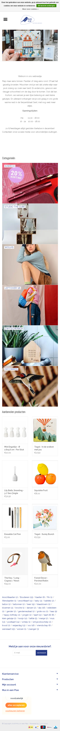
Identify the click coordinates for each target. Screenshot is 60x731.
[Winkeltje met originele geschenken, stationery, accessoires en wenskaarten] (35, 19)
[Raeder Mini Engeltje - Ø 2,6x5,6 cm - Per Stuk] (15, 430)
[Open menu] (5, 19)
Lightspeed (43, 724)
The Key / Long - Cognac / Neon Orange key (12, 579)
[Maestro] (43, 727)
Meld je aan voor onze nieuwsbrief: (30, 646)
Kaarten (40, 597)
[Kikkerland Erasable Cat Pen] (15, 517)
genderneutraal (26, 611)
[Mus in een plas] (30, 45)
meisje (43, 618)
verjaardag (18, 625)
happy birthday (12, 615)
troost (6, 625)
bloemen (7, 608)
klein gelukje (9, 618)
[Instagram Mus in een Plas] (32, 661)
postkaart (13, 622)
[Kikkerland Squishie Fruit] (45, 473)
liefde (33, 618)
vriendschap (44, 625)
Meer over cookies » (30, 9)
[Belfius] (49, 727)
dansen (31, 608)
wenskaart (8, 629)
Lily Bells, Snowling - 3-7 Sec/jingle (14, 491)
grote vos (42, 611)
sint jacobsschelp (42, 622)
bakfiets (49, 601)
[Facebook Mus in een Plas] (27, 661)
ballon (6, 604)
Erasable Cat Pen (12, 534)
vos (31, 625)
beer (31, 604)
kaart (38, 615)
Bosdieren (26, 597)
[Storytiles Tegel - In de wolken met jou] (45, 430)
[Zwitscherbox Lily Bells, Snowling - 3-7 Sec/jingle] (15, 473)
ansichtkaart (25, 601)
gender (11, 611)
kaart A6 (49, 615)
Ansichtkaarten (10, 597)
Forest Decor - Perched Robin (41, 579)
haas (53, 611)
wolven (21, 629)
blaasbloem (43, 604)
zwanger (33, 629)
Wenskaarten (9, 601)
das (41, 608)
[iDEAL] (30, 727)
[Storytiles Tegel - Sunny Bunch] (45, 517)
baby (38, 601)
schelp (26, 622)
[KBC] (55, 727)
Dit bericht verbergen (46, 6)
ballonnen (19, 604)
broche (19, 608)
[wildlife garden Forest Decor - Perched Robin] (45, 561)
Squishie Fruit (41, 490)
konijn (22, 618)
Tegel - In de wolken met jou (44, 448)
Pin (49, 597)
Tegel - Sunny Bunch (44, 534)
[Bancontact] (36, 727)
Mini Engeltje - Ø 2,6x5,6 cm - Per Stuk (14, 448)
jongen (27, 615)
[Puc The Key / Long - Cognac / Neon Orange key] (15, 561)
